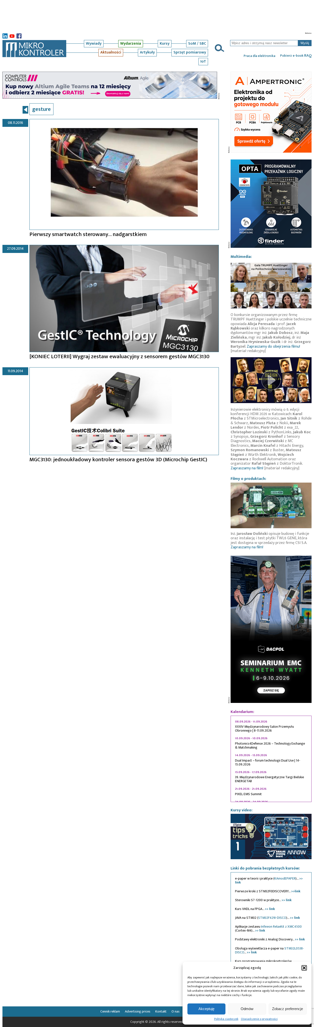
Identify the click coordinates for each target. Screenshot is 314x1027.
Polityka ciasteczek (226, 1018)
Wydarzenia (130, 43)
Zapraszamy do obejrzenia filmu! (273, 346)
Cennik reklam (110, 1011)
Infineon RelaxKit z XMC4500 (281, 926)
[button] (304, 967)
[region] (271, 759)
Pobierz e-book (296, 55)
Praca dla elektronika (259, 56)
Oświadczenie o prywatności (259, 1018)
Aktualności (110, 52)
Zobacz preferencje (287, 1009)
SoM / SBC (197, 43)
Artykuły (147, 52)
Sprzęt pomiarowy (189, 52)
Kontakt (161, 1011)
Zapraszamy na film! (247, 468)
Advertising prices (137, 1011)
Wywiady (94, 43)
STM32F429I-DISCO (272, 918)
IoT (203, 61)
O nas (175, 1011)
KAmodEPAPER (285, 878)
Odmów (247, 1009)
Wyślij (305, 43)
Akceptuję (206, 1009)
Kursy (165, 43)
